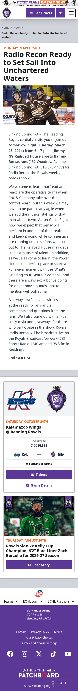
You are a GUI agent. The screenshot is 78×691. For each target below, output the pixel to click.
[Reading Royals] (6, 13)
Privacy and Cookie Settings (39, 643)
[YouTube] (67, 653)
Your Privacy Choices (39, 637)
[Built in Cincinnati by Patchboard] (39, 673)
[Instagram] (24, 653)
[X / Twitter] (39, 653)
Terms (58, 632)
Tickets (41, 474)
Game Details (41, 485)
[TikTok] (53, 653)
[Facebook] (10, 653)
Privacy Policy (40, 632)
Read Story (41, 565)
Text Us (62, 683)
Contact (21, 632)
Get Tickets (43, 13)
